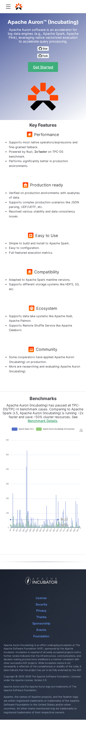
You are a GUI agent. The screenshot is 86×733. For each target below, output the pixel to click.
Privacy (41, 610)
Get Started (43, 67)
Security (41, 604)
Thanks (41, 617)
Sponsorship (41, 623)
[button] (8, 6)
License (41, 598)
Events (41, 630)
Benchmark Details (42, 421)
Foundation (41, 636)
